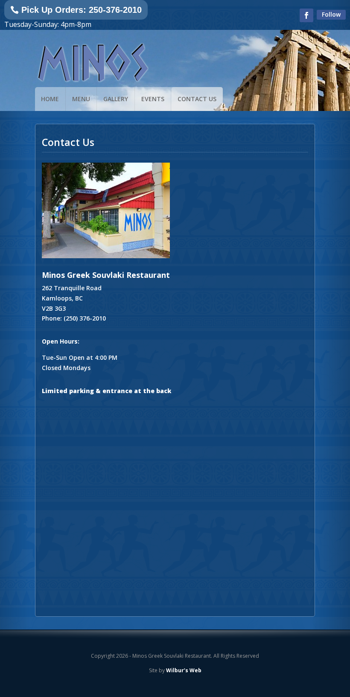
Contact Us (197, 99)
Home (50, 99)
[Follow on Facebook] (306, 15)
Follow (331, 14)
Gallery (115, 99)
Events (152, 99)
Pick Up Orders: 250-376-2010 (81, 10)
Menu (81, 99)
